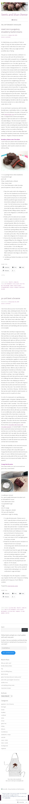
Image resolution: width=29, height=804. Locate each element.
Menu (15, 20)
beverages (3, 707)
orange (18, 611)
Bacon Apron (11, 779)
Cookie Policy (7, 797)
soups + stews (4, 740)
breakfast (3, 712)
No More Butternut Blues (6, 666)
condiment (3, 715)
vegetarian (3, 748)
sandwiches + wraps (6, 734)
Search (2, 627)
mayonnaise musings (6, 688)
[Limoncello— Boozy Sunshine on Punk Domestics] (12, 789)
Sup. (2, 668)
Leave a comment (5, 37)
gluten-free (12, 608)
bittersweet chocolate (12, 284)
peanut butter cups (9, 114)
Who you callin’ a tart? (6, 663)
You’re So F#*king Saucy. (6, 671)
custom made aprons (12, 780)
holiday (2, 726)
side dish (3, 737)
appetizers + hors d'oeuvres (7, 704)
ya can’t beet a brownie (10, 298)
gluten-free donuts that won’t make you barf (11, 677)
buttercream (5, 285)
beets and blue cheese (14, 14)
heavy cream (14, 287)
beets (6, 609)
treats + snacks (13, 282)
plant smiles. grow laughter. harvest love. (10, 679)
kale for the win (4, 674)
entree (2, 718)
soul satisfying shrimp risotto (7, 685)
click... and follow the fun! (8, 652)
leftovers (3, 729)
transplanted (18, 779)
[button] (14, 481)
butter (22, 284)
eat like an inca (4, 682)
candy (11, 285)
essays (2, 720)
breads (2, 709)
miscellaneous (4, 732)
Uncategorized (4, 745)
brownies (4, 611)
